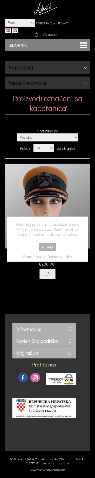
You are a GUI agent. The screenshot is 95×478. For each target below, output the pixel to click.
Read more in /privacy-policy (47, 256)
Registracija (45, 23)
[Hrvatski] (8, 31)
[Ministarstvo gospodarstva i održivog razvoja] (44, 416)
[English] (15, 31)
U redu (47, 247)
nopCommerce (55, 470)
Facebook (23, 377)
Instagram (35, 377)
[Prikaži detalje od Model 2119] (47, 206)
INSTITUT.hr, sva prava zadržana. (47, 463)
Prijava (63, 23)
